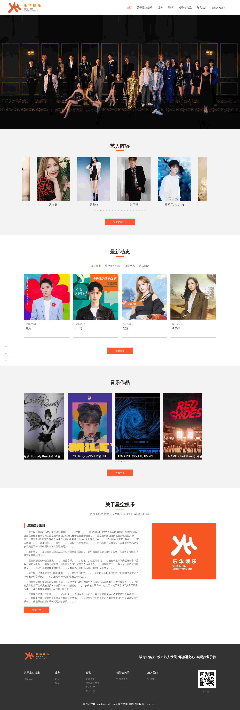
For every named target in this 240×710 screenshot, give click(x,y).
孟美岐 (176, 328)
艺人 (57, 679)
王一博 (78, 328)
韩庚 (28, 328)
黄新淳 (163, 205)
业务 (160, 7)
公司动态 (90, 687)
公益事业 (90, 679)
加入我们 (202, 7)
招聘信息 (151, 679)
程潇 (125, 328)
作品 (57, 683)
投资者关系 (185, 7)
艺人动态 (90, 691)
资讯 (170, 7)
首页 (129, 7)
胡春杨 (203, 205)
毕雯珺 (122, 205)
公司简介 (28, 679)
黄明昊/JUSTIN (82, 205)
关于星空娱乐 (144, 7)
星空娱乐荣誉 (92, 683)
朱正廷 (42, 205)
